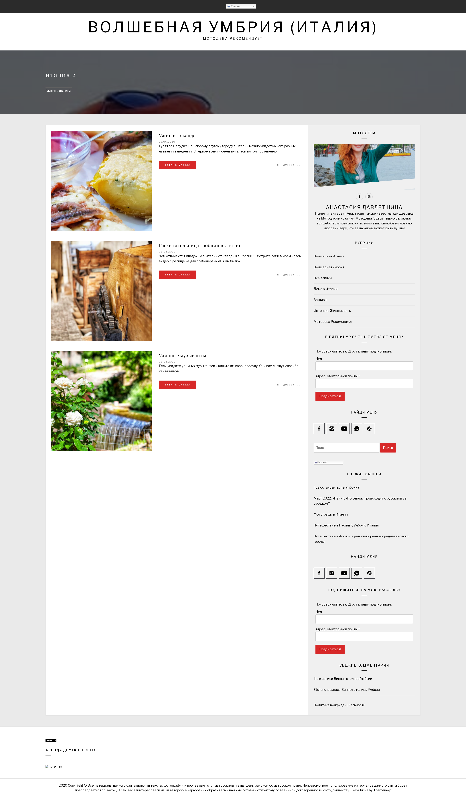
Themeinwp (382, 790)
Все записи (323, 278)
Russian (235, 6)
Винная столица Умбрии (353, 679)
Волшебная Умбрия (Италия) (233, 27)
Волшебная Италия (329, 256)
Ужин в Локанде (177, 135)
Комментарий (290, 165)
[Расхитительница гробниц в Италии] (101, 291)
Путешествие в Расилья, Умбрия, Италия (346, 525)
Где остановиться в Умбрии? (336, 487)
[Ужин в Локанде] (101, 181)
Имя (318, 359)
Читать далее (177, 165)
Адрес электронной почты (337, 376)
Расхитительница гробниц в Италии (200, 245)
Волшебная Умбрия (329, 267)
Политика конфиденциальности (340, 705)
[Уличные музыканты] (101, 353)
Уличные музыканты (182, 355)
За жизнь (321, 300)
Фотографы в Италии (331, 514)
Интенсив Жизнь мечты (332, 311)
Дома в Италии (326, 289)
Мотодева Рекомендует (333, 322)
